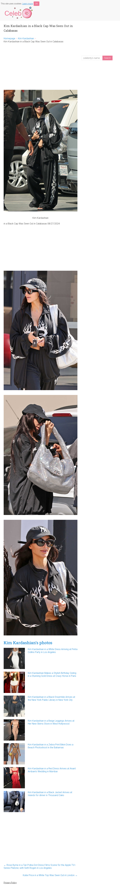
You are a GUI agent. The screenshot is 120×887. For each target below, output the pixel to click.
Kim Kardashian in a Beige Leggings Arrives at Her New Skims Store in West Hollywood (51, 722)
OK (36, 3)
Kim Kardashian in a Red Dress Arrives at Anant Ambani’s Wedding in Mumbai (52, 770)
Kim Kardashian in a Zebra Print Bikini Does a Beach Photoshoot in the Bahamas (50, 746)
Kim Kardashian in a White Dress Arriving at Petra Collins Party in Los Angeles (52, 651)
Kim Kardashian (26, 38)
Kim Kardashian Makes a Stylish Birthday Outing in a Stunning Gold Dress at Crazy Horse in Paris (52, 674)
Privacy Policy (10, 882)
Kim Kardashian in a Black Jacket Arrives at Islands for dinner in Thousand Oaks (50, 794)
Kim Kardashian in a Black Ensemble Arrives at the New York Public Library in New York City (51, 698)
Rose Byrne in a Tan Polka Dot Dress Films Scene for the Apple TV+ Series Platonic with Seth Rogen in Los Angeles (40, 866)
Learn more (27, 3)
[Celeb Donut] (18, 7)
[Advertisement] (41, 66)
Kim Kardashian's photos (28, 642)
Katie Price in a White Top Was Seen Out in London (50, 875)
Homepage (9, 38)
